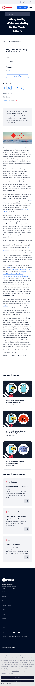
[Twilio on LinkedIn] (14, 632)
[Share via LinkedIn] (13, 88)
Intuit (26, 209)
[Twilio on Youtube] (19, 632)
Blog (4, 41)
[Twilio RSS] (22, 88)
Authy (29, 247)
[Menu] (31, 7)
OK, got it (17, 677)
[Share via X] (9, 88)
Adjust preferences (17, 681)
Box (23, 209)
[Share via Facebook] (4, 88)
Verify (11, 61)
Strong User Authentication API (20, 269)
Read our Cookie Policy (6, 683)
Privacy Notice (15, 671)
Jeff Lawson (6, 100)
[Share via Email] (17, 88)
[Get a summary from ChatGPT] (4, 588)
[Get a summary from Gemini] (9, 588)
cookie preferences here (26, 666)
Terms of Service (8, 673)
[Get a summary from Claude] (14, 588)
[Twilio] (7, 7)
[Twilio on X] (9, 632)
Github (5, 211)
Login (30, 2)
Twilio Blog (10, 14)
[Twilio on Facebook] (4, 632)
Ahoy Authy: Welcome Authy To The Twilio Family (16, 51)
